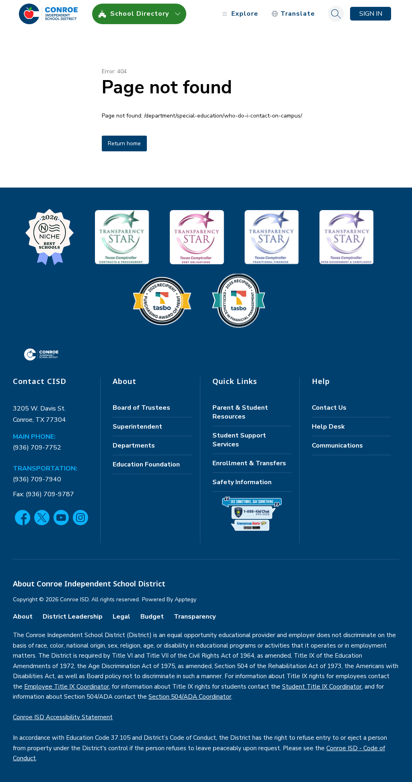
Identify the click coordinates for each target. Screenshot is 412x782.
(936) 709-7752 (37, 447)
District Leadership (73, 616)
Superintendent (137, 426)
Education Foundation (146, 464)
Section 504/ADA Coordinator (189, 697)
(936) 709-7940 (37, 479)
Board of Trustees (141, 407)
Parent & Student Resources (240, 412)
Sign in (370, 13)
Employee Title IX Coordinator (66, 687)
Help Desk (328, 426)
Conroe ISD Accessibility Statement (63, 717)
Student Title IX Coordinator (322, 687)
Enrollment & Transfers (249, 463)
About (23, 616)
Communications (337, 445)
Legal (121, 616)
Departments (134, 445)
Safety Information (242, 482)
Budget (152, 616)
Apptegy (185, 599)
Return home (124, 143)
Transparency (195, 616)
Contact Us (329, 407)
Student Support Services (239, 440)
